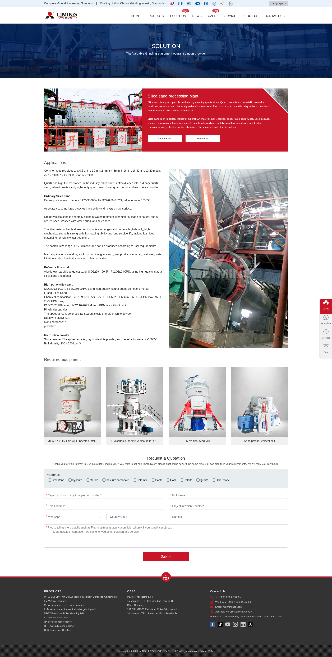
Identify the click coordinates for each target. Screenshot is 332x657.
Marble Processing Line (140, 596)
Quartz (204, 480)
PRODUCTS (155, 16)
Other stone (223, 480)
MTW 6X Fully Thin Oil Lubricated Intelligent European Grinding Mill (81, 596)
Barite (159, 480)
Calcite (188, 480)
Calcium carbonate (117, 480)
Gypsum (77, 480)
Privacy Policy (207, 651)
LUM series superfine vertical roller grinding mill (70, 609)
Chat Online (164, 138)
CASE (212, 16)
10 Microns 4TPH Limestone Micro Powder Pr (152, 613)
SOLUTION (178, 16)
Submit (166, 556)
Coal (173, 480)
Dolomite (142, 480)
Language (277, 3)
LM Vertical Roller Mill (56, 617)
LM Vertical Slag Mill (55, 601)
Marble (94, 480)
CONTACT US (275, 16)
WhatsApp (202, 138)
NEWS (197, 16)
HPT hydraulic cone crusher (59, 625)
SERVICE (229, 16)
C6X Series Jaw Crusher (57, 630)
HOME (135, 16)
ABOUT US (250, 16)
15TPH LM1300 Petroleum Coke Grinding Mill (152, 609)
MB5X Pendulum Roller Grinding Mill (64, 613)
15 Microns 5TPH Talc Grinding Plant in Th (150, 601)
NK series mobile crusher (58, 621)
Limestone (58, 480)
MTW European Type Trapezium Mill (64, 605)
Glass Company (136, 605)
